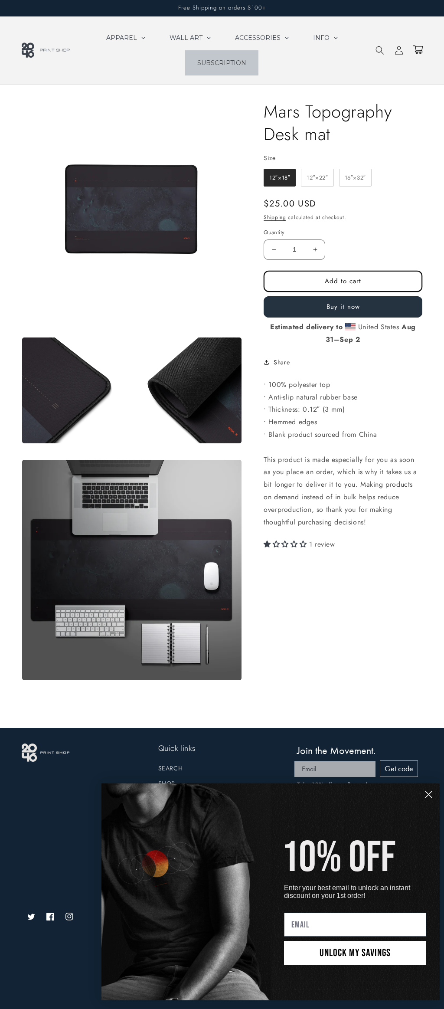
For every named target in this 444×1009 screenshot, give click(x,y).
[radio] (280, 178)
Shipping (275, 217)
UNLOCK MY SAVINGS (355, 953)
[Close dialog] (428, 794)
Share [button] (282, 362)
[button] (379, 50)
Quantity (274, 232)
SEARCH (170, 768)
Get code (399, 768)
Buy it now (343, 306)
